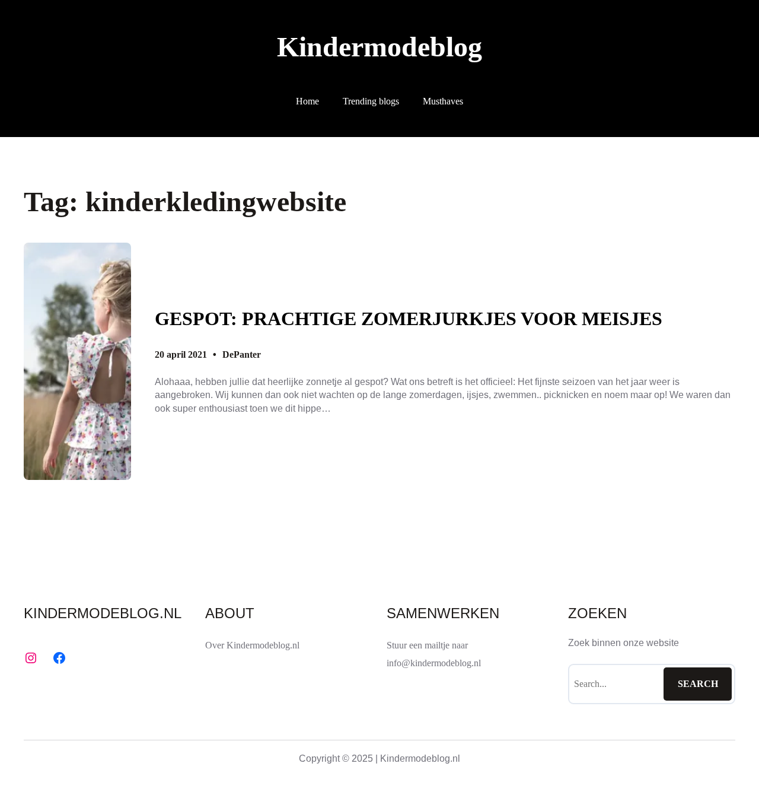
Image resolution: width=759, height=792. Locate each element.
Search (698, 684)
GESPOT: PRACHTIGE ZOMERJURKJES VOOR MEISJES (408, 318)
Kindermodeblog (379, 46)
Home (307, 101)
